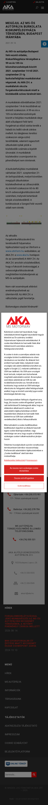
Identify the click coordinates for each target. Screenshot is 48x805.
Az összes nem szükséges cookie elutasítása (24, 469)
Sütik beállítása (24, 486)
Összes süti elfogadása (24, 478)
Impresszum (32, 460)
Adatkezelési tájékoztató (14, 460)
